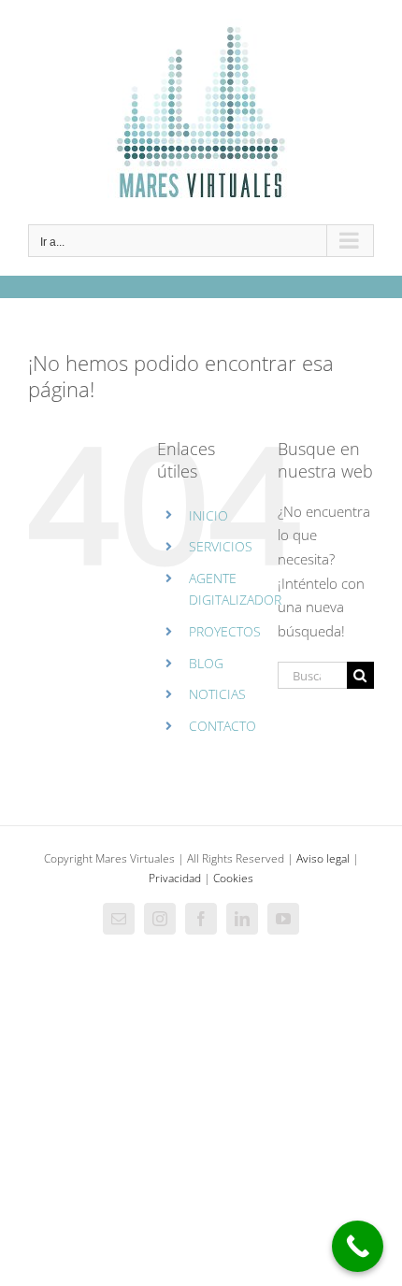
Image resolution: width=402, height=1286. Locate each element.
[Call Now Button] (357, 1246)
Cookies (233, 878)
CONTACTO (222, 726)
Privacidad (175, 878)
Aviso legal (323, 858)
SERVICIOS (220, 546)
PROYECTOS (225, 631)
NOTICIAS (217, 694)
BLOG (206, 663)
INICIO (208, 515)
